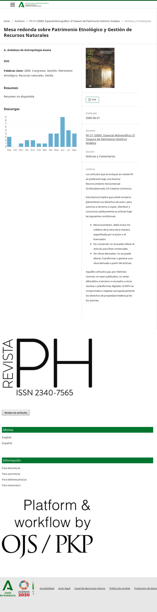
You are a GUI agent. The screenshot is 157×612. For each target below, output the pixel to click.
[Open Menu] (12, 4)
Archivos (20, 21)
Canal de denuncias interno (89, 588)
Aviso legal (64, 588)
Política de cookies (119, 588)
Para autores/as (11, 473)
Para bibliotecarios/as (14, 479)
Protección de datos (145, 588)
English (6, 437)
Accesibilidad (47, 588)
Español (7, 443)
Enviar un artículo (16, 412)
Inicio (7, 21)
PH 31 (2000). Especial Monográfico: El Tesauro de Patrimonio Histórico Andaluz (74, 21)
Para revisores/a (11, 485)
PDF (93, 99)
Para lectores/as (11, 468)
